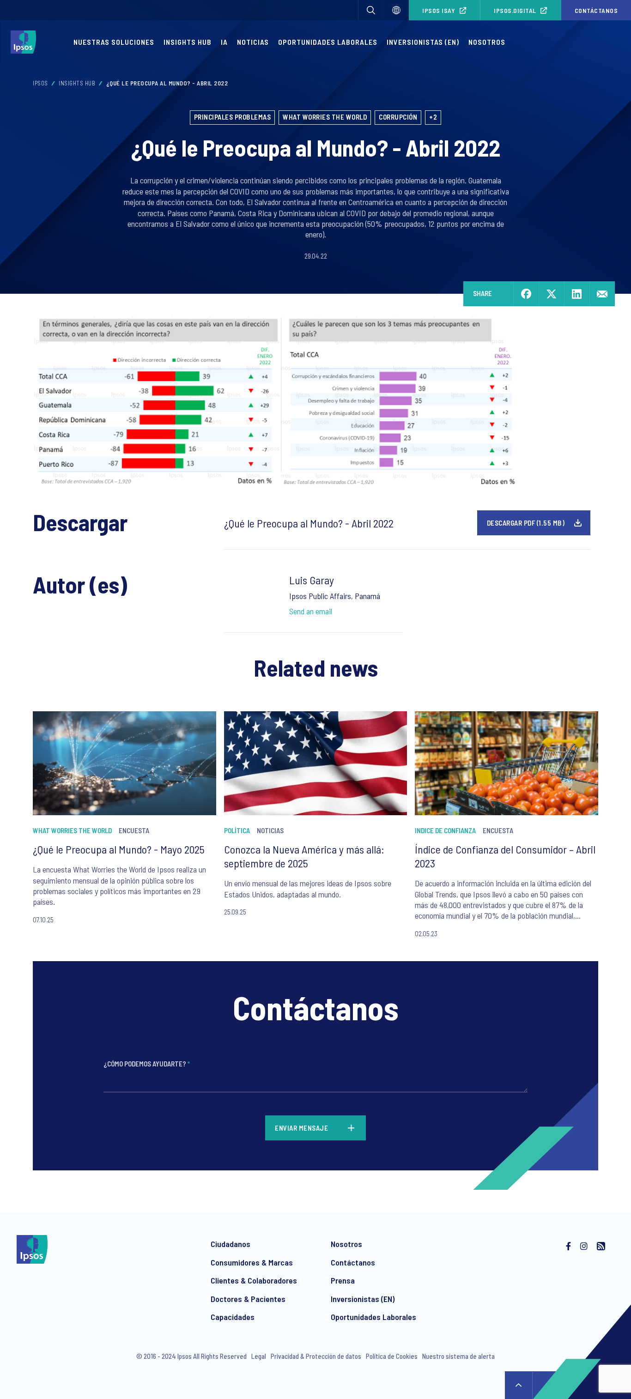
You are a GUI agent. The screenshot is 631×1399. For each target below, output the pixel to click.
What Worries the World (325, 117)
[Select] (396, 10)
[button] (371, 10)
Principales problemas (232, 117)
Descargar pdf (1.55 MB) (526, 523)
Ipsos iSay (438, 10)
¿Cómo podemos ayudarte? (146, 1064)
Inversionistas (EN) (423, 41)
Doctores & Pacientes (248, 1299)
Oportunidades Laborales (327, 41)
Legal (258, 1356)
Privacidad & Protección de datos (316, 1356)
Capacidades (233, 1317)
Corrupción (398, 117)
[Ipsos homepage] (26, 42)
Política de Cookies (392, 1356)
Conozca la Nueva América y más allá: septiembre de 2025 (304, 856)
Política (237, 830)
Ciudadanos (230, 1244)
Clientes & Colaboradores (254, 1280)
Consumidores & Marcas (252, 1262)
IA (224, 41)
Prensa (343, 1280)
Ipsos (40, 83)
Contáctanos (353, 1262)
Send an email (310, 611)
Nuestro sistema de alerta (458, 1356)
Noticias (253, 41)
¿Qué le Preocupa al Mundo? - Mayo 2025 (119, 849)
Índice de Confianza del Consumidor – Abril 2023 (505, 856)
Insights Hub (188, 41)
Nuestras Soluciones (113, 41)
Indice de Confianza (445, 830)
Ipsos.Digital (515, 10)
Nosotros (486, 41)
